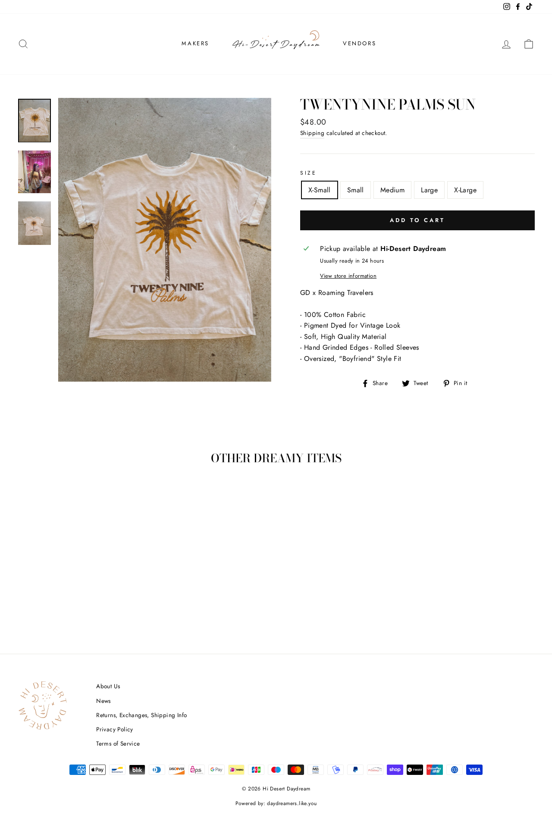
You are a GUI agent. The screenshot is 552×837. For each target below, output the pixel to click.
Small (355, 190)
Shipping (312, 133)
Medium (392, 190)
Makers (195, 43)
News (103, 700)
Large (429, 190)
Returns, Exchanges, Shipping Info (141, 715)
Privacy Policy (114, 729)
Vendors (359, 43)
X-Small (319, 190)
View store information (348, 276)
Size (308, 173)
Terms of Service (118, 743)
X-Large (465, 190)
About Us (108, 686)
